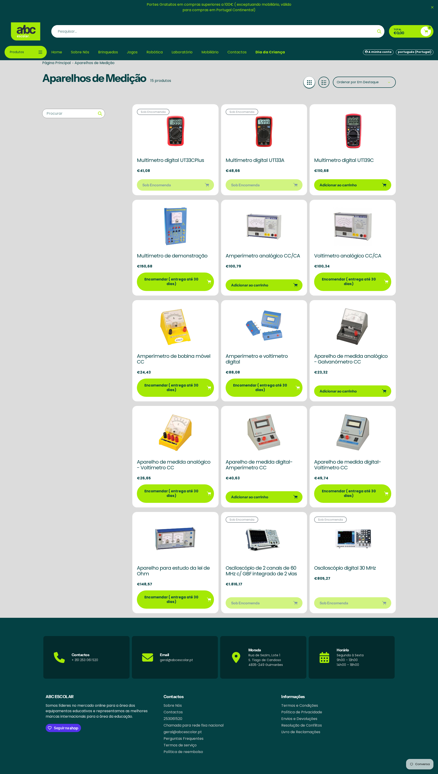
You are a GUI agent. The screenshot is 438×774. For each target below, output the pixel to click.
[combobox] (73, 113)
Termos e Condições (299, 705)
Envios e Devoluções (299, 718)
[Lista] (323, 82)
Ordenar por (346, 82)
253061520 (173, 718)
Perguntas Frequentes (183, 738)
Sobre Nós (173, 705)
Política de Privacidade (301, 712)
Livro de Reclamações (300, 732)
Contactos (173, 712)
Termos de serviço (180, 745)
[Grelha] (309, 82)
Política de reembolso (183, 751)
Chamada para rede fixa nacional (194, 725)
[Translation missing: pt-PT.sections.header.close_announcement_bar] (432, 7)
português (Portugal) (414, 52)
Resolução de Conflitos (301, 725)
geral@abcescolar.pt (183, 732)
